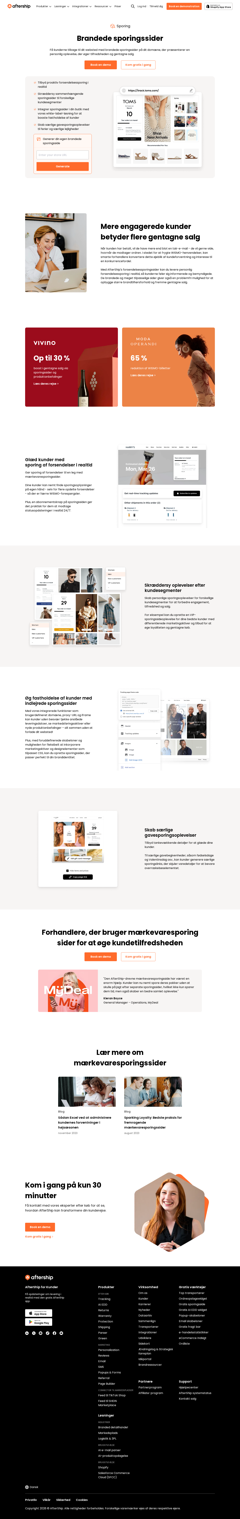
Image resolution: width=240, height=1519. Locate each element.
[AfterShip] (20, 6)
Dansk (34, 1487)
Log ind (142, 6)
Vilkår (47, 1500)
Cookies (82, 1500)
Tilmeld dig (156, 6)
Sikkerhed (63, 1500)
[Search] (133, 6)
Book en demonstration (184, 6)
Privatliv (31, 1500)
